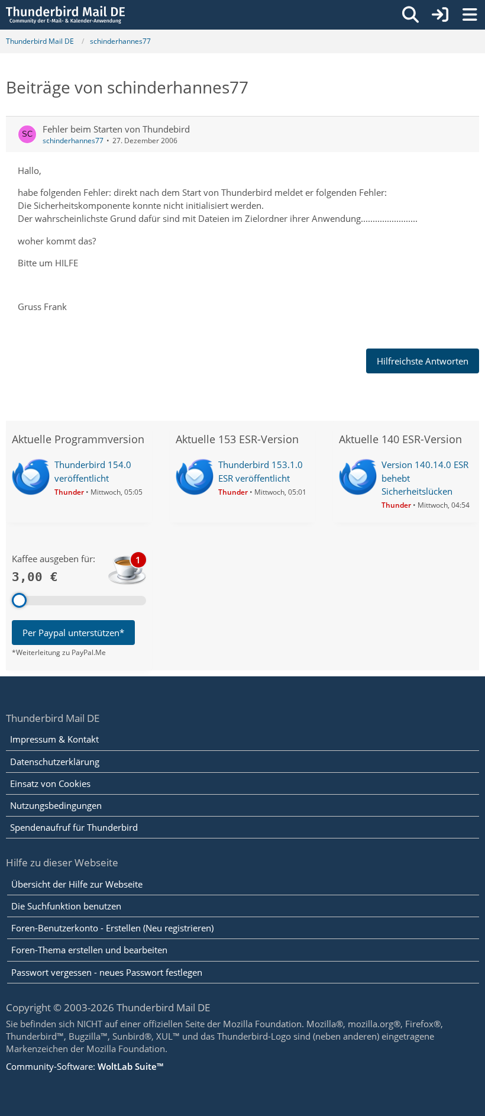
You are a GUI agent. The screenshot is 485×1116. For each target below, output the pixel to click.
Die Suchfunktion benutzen (66, 906)
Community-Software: (84, 1066)
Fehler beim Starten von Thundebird (116, 129)
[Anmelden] (440, 15)
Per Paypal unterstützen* (73, 632)
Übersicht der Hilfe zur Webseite (77, 884)
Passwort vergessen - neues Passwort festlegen (106, 972)
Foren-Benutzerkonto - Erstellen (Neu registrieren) (112, 928)
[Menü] (469, 15)
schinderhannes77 (73, 141)
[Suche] (410, 15)
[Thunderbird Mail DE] (65, 15)
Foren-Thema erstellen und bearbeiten (89, 950)
